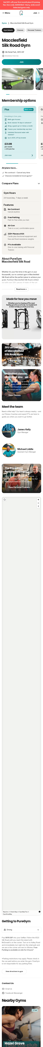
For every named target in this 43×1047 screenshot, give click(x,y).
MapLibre (5, 912)
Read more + (21, 289)
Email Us (9, 989)
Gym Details (8, 30)
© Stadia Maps (13, 912)
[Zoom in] (38, 499)
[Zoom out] (38, 503)
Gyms (4, 23)
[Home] (21, 13)
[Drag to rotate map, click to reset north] (38, 506)
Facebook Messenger (14, 993)
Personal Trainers (34, 30)
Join (22, 62)
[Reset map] (4, 499)
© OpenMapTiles (23, 912)
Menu (7, 13)
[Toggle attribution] (39, 911)
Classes (20, 30)
